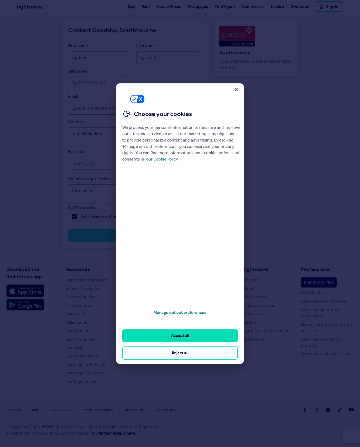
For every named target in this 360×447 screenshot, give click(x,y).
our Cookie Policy (162, 159)
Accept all (180, 335)
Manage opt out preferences (180, 312)
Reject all (180, 352)
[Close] (236, 89)
